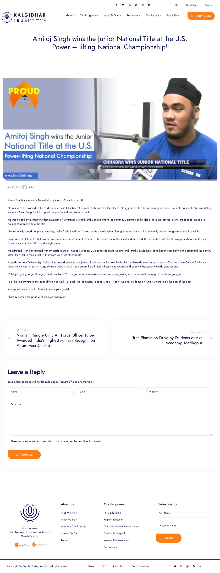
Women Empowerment (116, 540)
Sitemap (91, 566)
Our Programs (88, 15)
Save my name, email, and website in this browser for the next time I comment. (56, 441)
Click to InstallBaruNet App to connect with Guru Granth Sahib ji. (30, 532)
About (68, 15)
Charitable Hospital (114, 533)
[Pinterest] (143, 4)
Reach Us (171, 15)
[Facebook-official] (116, 4)
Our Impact (152, 15)
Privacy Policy (119, 566)
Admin (32, 187)
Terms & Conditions (141, 566)
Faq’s (104, 566)
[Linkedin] (149, 4)
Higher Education (113, 520)
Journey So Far (69, 533)
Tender (64, 540)
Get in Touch (192, 5)
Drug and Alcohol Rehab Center (121, 526)
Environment (111, 547)
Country (208, 5)
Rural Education (112, 513)
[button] (201, 16)
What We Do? (69, 520)
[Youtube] (136, 4)
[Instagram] (130, 4)
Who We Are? (69, 513)
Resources (132, 15)
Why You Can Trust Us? (74, 526)
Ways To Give (111, 15)
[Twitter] (123, 4)
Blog (177, 5)
